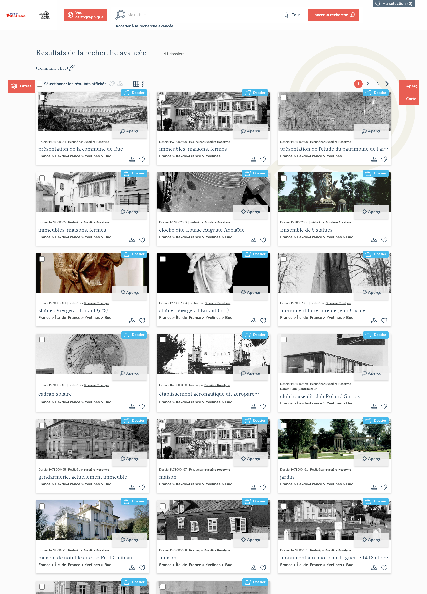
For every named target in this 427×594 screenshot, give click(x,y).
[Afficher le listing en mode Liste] (154, 84)
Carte (408, 99)
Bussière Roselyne (105, 142)
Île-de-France (77, 156)
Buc (116, 156)
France (54, 156)
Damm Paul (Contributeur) (295, 389)
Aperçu (135, 131)
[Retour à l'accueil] (16, 15)
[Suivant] (378, 84)
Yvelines (102, 156)
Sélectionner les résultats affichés (84, 84)
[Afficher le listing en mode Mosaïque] (146, 84)
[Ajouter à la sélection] (145, 159)
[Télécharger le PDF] (136, 159)
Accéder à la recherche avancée (144, 26)
